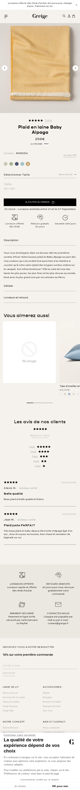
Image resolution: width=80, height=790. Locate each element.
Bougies (47, 697)
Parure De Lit (10, 693)
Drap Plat (8, 711)
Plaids (46, 693)
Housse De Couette (14, 697)
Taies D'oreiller (11, 702)
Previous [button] (4, 68)
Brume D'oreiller (52, 702)
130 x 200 (9, 189)
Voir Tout (47, 711)
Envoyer (9, 673)
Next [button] (75, 68)
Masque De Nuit (51, 706)
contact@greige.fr (58, 623)
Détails (8, 286)
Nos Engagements (13, 732)
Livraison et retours (16, 297)
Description (11, 240)
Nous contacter (51, 728)
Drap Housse (10, 706)
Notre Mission (10, 728)
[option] (40, 5)
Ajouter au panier (37, 202)
